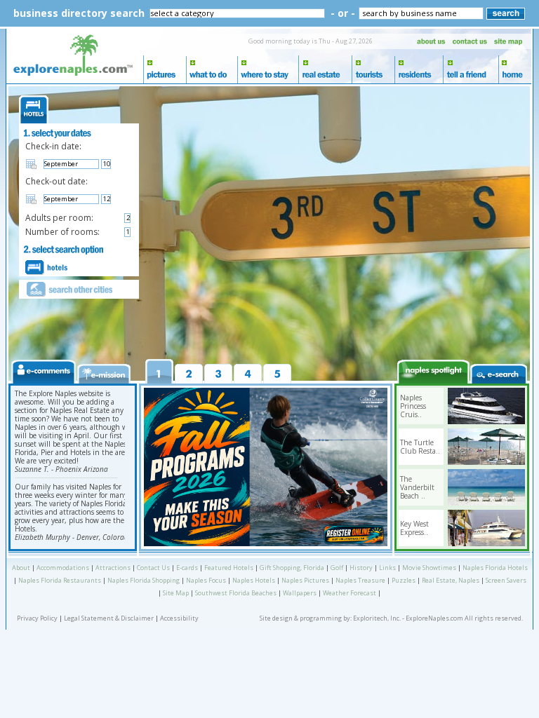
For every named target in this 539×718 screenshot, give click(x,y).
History (361, 567)
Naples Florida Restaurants (59, 580)
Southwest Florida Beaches (236, 592)
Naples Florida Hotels (495, 567)
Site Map (176, 592)
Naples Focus (206, 580)
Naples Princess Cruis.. (413, 406)
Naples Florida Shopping (143, 580)
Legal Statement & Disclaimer (109, 618)
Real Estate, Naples (450, 580)
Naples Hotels (253, 580)
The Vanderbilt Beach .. (417, 487)
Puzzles (403, 580)
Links (387, 567)
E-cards (187, 567)
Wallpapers (300, 592)
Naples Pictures (305, 580)
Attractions (113, 567)
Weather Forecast (349, 592)
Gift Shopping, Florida (292, 567)
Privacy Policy (37, 618)
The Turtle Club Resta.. (420, 447)
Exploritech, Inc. (377, 618)
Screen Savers (506, 580)
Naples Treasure (360, 580)
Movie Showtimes (429, 567)
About (21, 567)
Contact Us (153, 567)
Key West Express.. (414, 528)
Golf (337, 567)
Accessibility (179, 618)
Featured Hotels (228, 567)
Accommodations (62, 567)
